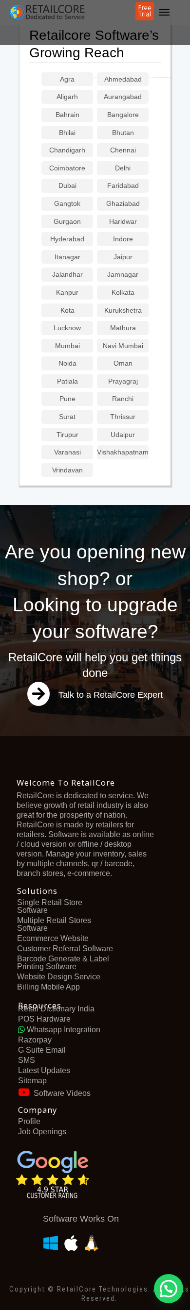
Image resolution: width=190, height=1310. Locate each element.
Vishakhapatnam (123, 452)
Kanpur (67, 292)
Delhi (123, 168)
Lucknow (67, 328)
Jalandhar (67, 274)
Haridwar (123, 221)
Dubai (67, 185)
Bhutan (123, 132)
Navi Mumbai (123, 346)
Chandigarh (67, 150)
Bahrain (67, 114)
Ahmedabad (123, 79)
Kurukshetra (123, 310)
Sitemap (32, 1080)
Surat (67, 416)
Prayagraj (123, 381)
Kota (67, 310)
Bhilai (67, 132)
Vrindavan (67, 470)
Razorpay (35, 1040)
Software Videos (62, 1093)
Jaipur (123, 257)
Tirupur (67, 434)
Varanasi (67, 452)
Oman (123, 363)
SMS (26, 1060)
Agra (67, 79)
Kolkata (123, 292)
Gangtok (67, 203)
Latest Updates (44, 1070)
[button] (168, 1288)
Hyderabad (67, 239)
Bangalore (123, 114)
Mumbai (67, 346)
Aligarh (67, 97)
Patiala (67, 381)
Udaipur (123, 434)
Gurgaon (67, 221)
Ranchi (122, 399)
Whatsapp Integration (62, 1029)
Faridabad (123, 185)
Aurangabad (123, 97)
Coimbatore (67, 168)
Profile (29, 1121)
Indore (123, 239)
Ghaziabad (123, 203)
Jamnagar (122, 274)
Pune (67, 399)
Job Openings (42, 1131)
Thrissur (122, 416)
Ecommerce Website (53, 938)
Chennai (123, 150)
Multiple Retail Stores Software (54, 924)
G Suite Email (42, 1050)
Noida (67, 363)
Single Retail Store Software (49, 906)
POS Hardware (44, 1019)
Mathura (123, 328)
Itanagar (67, 257)
